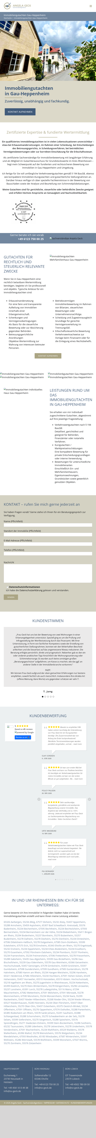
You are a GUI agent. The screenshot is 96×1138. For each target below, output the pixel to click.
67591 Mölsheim (49, 992)
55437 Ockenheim (45, 1006)
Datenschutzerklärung (31, 590)
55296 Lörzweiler (79, 985)
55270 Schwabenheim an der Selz (59, 1016)
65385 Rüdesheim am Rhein (18, 1012)
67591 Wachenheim (29, 1029)
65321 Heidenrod (13, 975)
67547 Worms (79, 1039)
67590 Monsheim (30, 996)
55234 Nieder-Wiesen (79, 999)
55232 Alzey (59, 921)
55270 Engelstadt (83, 945)
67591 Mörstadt (68, 992)
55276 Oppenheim (42, 1009)
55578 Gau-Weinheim (55, 962)
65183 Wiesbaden (48, 1036)
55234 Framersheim (14, 955)
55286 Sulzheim (82, 1022)
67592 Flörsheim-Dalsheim (37, 952)
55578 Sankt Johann (44, 1012)
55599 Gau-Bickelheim (58, 959)
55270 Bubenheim (63, 935)
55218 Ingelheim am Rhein (18, 982)
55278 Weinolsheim (43, 1033)
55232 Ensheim (12, 948)
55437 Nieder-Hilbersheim (32, 999)
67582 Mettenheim (30, 992)
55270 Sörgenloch (41, 1019)
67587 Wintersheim (69, 1036)
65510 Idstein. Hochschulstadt (72, 979)
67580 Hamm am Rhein (28, 972)
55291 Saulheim (64, 1012)
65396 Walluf (25, 1033)
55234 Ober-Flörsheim (57, 1002)
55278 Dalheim (25, 938)
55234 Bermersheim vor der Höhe (37, 932)
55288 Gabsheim (12, 959)
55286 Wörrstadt (23, 1039)
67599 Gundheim (49, 969)
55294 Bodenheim (24, 935)
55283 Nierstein (36, 1002)
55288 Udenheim (34, 1026)
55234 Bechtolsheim (68, 928)
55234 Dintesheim (79, 938)
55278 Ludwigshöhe (46, 989)
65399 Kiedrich (11, 985)
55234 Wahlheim (50, 1029)
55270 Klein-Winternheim (33, 985)
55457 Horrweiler (26, 979)
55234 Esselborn (77, 948)
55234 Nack (69, 996)
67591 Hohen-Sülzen (71, 975)
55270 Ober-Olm (26, 1006)
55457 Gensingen (30, 965)
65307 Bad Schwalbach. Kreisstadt (60, 925)
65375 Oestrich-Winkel (68, 1006)
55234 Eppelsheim (30, 948)
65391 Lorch (28, 989)
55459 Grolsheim (70, 965)
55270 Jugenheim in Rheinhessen (50, 982)
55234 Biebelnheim (66, 932)
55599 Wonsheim (62, 1039)
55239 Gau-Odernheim (31, 962)
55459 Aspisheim (32, 925)
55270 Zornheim (12, 1043)
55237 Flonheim (79, 952)
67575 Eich (22, 945)
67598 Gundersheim (28, 969)
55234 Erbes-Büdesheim (54, 948)
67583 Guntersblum (70, 969)
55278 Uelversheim (54, 1026)
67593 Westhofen (29, 1036)
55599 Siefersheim (21, 1019)
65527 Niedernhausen (15, 1002)
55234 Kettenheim (78, 982)
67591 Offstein (24, 1009)
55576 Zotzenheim (31, 1043)
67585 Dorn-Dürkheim (66, 942)
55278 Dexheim (42, 938)
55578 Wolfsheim (43, 1039)
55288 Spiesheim (61, 1019)
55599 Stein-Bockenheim (60, 1022)
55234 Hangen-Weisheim (55, 972)
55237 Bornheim (44, 935)
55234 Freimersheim (36, 955)
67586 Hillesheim (32, 975)
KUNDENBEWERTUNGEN (81, 1103)
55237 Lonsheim (12, 989)
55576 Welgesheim (65, 1033)
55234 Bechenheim (27, 928)
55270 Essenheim (13, 952)
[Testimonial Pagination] (42, 696)
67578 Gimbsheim (50, 965)
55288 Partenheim (80, 1009)
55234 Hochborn (51, 975)
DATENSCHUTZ (62, 1103)
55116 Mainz (65, 989)
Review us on (21, 737)
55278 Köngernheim (59, 985)
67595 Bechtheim (47, 928)
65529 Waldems (68, 1029)
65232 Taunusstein (14, 1026)
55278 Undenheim (74, 1026)
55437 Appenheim (75, 921)
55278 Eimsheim (38, 945)
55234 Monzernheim (51, 996)
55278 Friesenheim (79, 955)
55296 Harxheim (77, 972)
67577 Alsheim (44, 921)
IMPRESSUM (49, 1103)
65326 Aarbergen (13, 921)
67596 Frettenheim (58, 955)
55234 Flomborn (61, 952)
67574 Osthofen (61, 1009)
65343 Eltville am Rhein (60, 945)
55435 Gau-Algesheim (34, 959)
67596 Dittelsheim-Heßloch (18, 942)
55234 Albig (29, 921)
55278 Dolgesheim (43, 942)
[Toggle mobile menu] (91, 6)
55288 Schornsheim (30, 1016)
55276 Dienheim (60, 938)
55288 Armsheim (13, 925)
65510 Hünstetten (45, 979)
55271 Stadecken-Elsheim (32, 1022)
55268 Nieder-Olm (56, 999)
